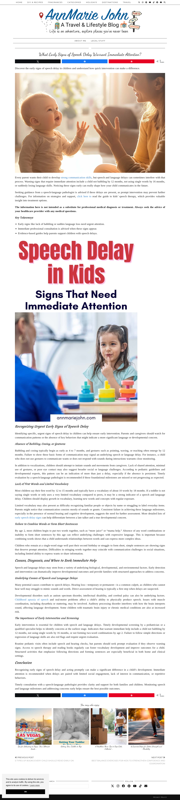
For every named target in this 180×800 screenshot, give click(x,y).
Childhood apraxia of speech (31, 599)
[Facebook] (157, 2)
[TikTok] (154, 2)
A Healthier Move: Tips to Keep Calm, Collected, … (108, 747)
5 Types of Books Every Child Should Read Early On (44, 759)
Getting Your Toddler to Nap (71, 746)
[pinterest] (129, 786)
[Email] (161, 2)
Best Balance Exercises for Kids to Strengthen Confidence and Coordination (128, 760)
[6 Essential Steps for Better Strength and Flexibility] (146, 726)
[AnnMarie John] (90, 18)
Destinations (110, 2)
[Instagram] (143, 2)
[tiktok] (140, 786)
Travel (127, 2)
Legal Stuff (98, 41)
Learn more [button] (35, 785)
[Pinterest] (146, 2)
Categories (74, 2)
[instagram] (118, 786)
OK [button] (25, 792)
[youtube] (134, 786)
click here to (84, 196)
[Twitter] (139, 2)
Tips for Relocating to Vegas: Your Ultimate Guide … (34, 747)
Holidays (91, 2)
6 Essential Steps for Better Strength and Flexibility (146, 747)
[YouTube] (150, 2)
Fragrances (55, 2)
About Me (80, 41)
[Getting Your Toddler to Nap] (71, 726)
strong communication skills (76, 177)
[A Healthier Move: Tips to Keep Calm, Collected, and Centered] (109, 726)
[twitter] (112, 786)
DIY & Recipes (35, 2)
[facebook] (123, 786)
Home (19, 2)
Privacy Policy (160, 797)
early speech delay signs (28, 517)
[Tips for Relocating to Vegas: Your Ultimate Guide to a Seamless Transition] (34, 726)
